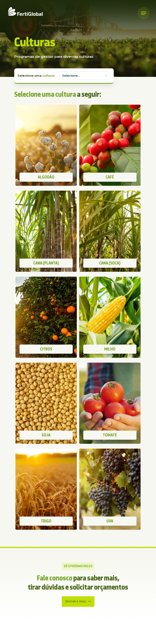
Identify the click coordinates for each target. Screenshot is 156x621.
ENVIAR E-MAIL (75, 601)
